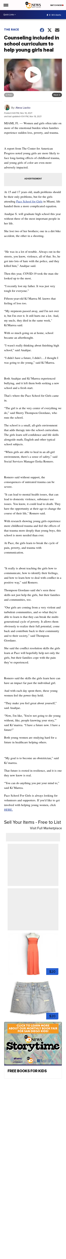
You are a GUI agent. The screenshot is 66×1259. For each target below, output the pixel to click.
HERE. (8, 810)
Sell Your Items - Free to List (32, 822)
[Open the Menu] (6, 5)
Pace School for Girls (29, 201)
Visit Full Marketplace (46, 828)
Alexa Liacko (23, 107)
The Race (12, 29)
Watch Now (56, 5)
